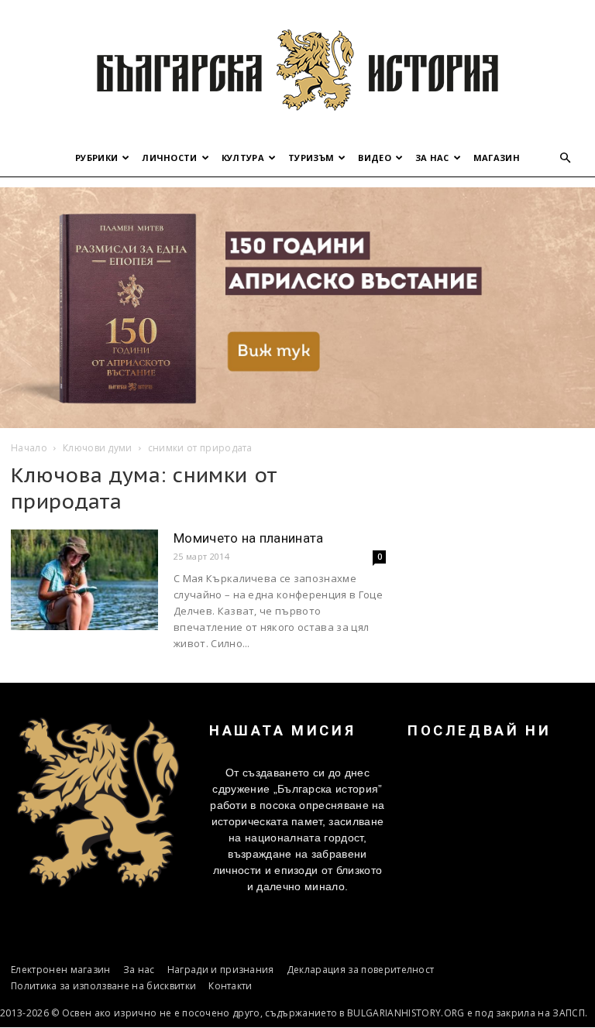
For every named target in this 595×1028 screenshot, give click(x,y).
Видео (374, 157)
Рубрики (96, 157)
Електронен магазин (61, 969)
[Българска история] (297, 69)
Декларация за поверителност (361, 969)
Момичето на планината (249, 538)
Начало (29, 447)
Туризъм (311, 157)
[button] (565, 158)
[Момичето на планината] (84, 580)
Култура (243, 157)
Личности (170, 157)
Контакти (230, 985)
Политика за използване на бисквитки (103, 985)
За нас (432, 157)
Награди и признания (220, 969)
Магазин (496, 157)
